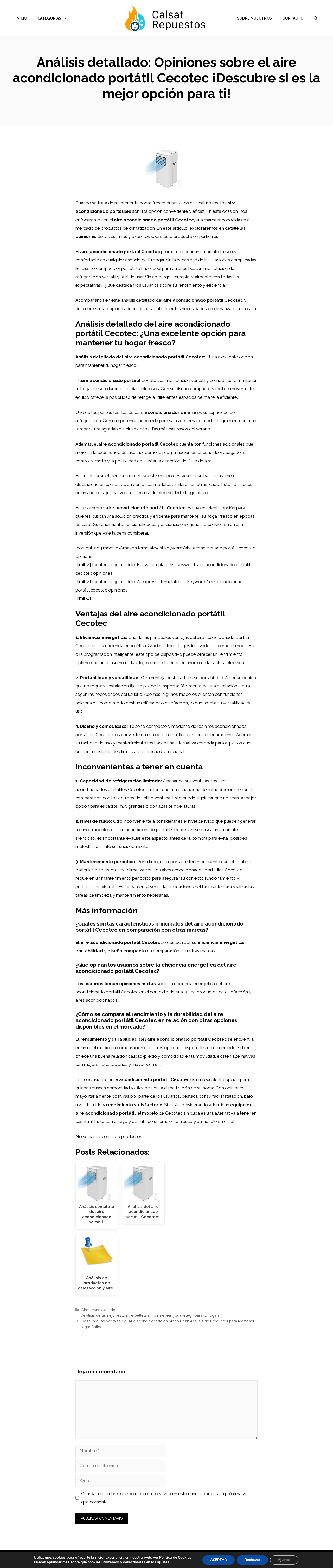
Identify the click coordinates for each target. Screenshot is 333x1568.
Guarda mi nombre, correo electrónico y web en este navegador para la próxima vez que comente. (165, 1498)
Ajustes (284, 1559)
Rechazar (252, 1559)
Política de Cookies (175, 1557)
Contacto (292, 18)
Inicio (21, 18)
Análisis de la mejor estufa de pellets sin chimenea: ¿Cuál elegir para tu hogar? (150, 1315)
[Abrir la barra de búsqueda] (316, 18)
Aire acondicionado (98, 1310)
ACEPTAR (218, 1559)
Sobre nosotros (254, 18)
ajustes (163, 1562)
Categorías (49, 18)
